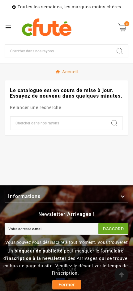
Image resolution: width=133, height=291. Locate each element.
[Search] (120, 51)
